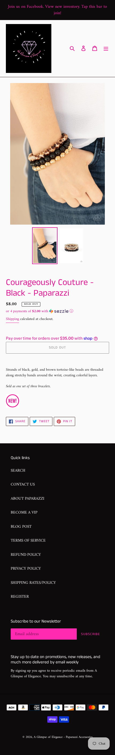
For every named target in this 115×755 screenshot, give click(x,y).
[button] (39, 311)
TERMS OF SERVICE (28, 540)
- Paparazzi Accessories (78, 737)
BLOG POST (21, 526)
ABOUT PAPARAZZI (27, 498)
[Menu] (106, 48)
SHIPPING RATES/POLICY (33, 582)
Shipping (12, 319)
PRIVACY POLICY (26, 568)
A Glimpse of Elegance (48, 737)
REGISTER (20, 596)
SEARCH (18, 470)
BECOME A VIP (24, 512)
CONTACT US (23, 484)
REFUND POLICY (26, 554)
